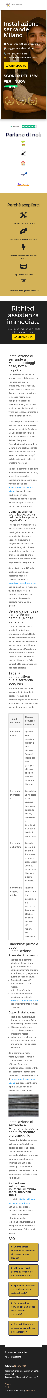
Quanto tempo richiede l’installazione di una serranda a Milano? (23, 1252)
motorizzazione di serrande (22, 583)
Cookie (8, 1387)
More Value (30, 1390)
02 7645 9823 (20, 1366)
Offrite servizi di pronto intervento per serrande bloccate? (22, 1272)
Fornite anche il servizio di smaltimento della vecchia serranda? (23, 1309)
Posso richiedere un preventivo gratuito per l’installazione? (23, 1328)
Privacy (8, 1384)
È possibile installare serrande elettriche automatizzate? (23, 1289)
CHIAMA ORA (17, 66)
